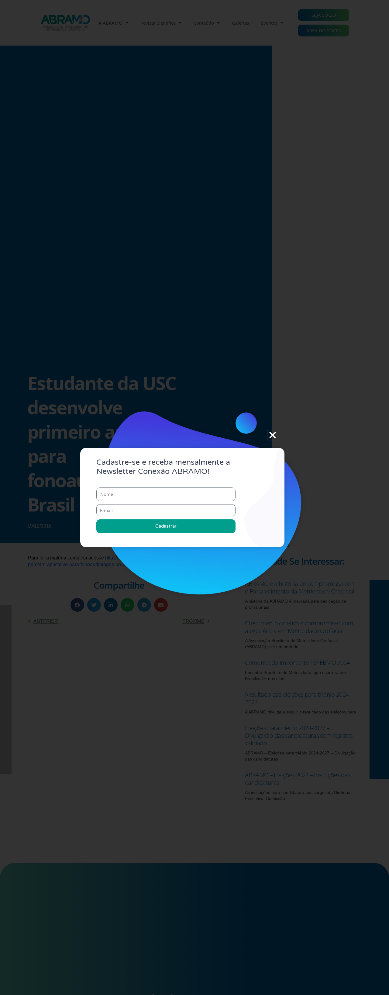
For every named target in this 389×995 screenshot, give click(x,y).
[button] (272, 435)
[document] (194, 497)
